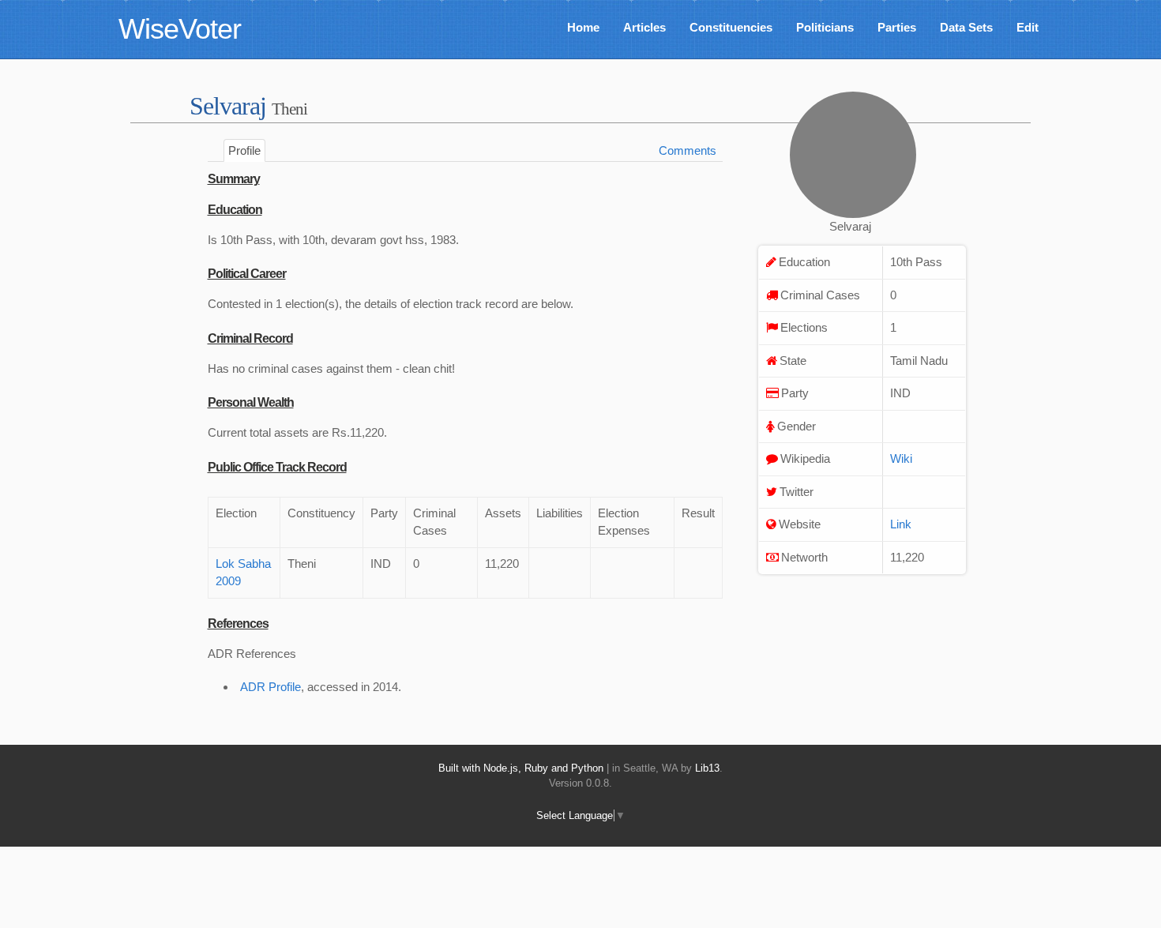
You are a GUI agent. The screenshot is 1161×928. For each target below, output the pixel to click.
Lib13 (707, 768)
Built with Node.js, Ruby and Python (520, 768)
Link (900, 524)
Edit (1027, 27)
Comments (687, 150)
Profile (244, 150)
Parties (896, 27)
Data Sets (966, 27)
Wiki (901, 458)
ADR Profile (270, 686)
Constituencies (730, 27)
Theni (289, 109)
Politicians (825, 27)
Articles (644, 27)
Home (583, 27)
